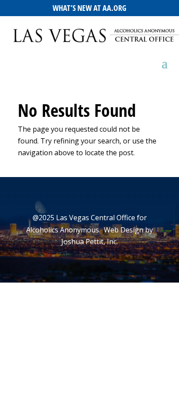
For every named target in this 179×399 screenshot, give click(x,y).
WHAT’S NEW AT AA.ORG (89, 8)
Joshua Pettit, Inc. (89, 241)
